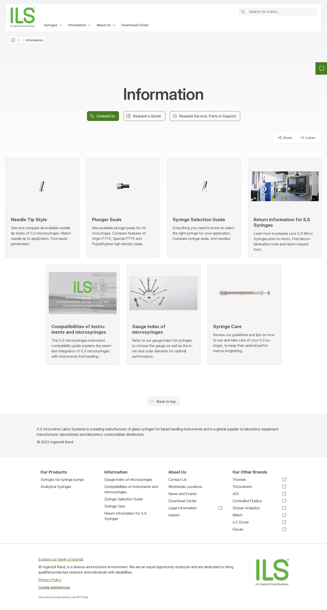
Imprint (173, 515)
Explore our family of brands (60, 559)
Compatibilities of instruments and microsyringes (131, 489)
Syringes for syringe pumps (62, 479)
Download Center (182, 501)
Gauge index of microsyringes (128, 479)
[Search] (243, 12)
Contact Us (177, 479)
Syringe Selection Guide (123, 499)
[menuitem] (53, 25)
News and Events (182, 494)
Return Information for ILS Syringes (125, 516)
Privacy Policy (49, 580)
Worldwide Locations (185, 486)
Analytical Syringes (55, 486)
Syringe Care (114, 506)
